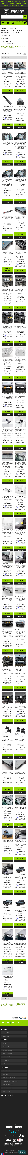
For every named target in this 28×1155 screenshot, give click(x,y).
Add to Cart (7, 824)
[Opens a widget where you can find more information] (22, 1152)
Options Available (7, 788)
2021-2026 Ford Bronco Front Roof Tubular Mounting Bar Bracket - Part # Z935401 (7, 978)
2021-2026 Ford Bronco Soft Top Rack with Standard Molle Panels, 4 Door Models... (20, 876)
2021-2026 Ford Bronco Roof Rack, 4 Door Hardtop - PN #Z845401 (7, 842)
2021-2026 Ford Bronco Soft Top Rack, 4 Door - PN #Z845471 (7, 909)
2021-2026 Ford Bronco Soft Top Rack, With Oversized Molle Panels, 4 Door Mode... (20, 909)
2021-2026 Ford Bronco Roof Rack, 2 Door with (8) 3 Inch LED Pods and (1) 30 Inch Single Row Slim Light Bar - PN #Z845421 (7, 809)
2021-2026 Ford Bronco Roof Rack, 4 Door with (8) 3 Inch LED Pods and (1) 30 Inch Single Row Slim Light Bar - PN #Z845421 (20, 843)
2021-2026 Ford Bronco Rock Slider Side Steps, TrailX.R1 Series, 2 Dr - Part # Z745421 (7, 773)
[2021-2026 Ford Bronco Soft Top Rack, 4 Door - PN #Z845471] (7, 901)
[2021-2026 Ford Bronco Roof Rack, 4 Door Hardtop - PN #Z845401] (7, 834)
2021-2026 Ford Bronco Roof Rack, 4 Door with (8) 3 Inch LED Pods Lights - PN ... (7, 876)
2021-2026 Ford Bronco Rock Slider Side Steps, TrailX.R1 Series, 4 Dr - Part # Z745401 (20, 773)
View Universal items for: (13, 1004)
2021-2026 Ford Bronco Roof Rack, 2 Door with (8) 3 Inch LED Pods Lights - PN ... (20, 808)
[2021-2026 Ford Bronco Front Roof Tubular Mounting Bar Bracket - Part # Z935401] (7, 970)
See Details (7, 792)
